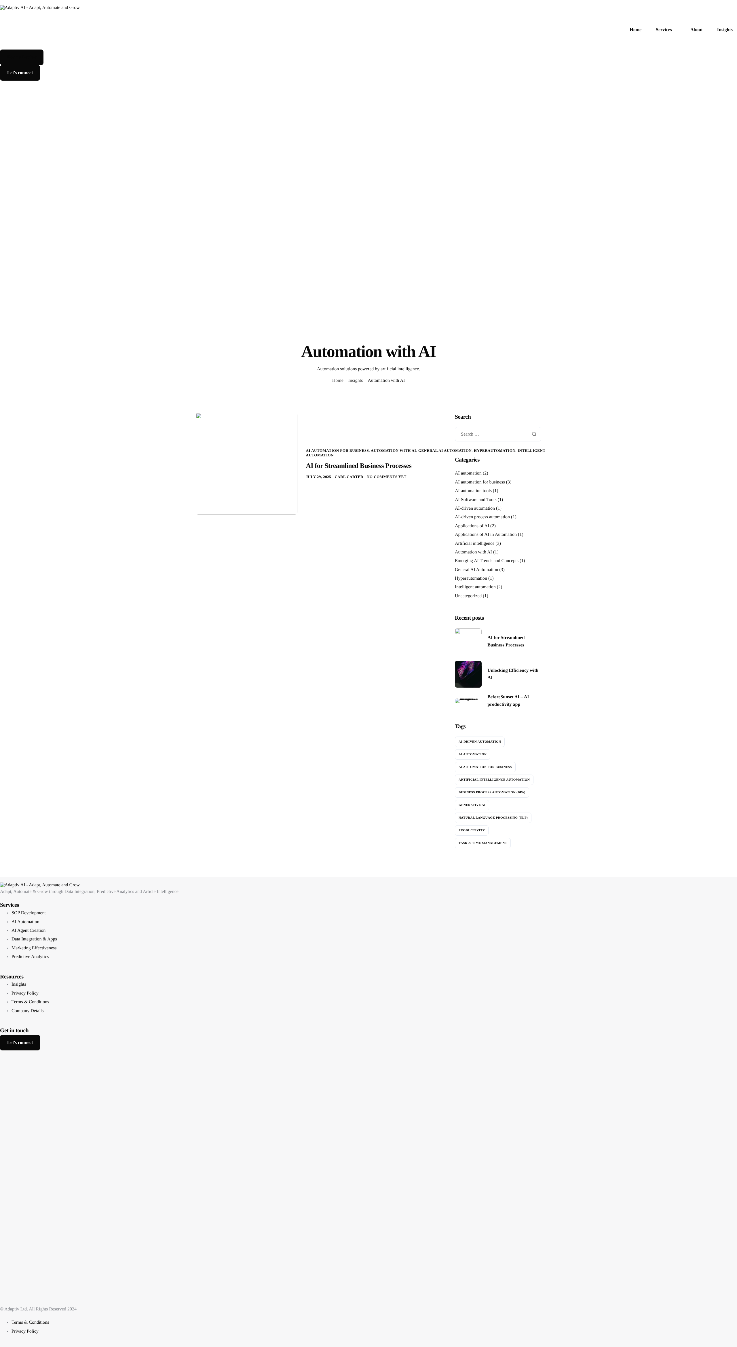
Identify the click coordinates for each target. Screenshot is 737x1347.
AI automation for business (337, 450)
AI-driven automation (475, 508)
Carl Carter (349, 477)
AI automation (468, 473)
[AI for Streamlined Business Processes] (246, 463)
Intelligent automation (475, 587)
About (696, 30)
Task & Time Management (483, 843)
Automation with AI (393, 450)
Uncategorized (468, 595)
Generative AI (472, 805)
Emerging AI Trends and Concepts (486, 561)
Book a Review (21, 57)
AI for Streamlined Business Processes (359, 466)
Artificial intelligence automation (494, 779)
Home (635, 30)
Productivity (472, 830)
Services (664, 30)
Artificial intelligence (474, 543)
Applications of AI (472, 525)
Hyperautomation (471, 578)
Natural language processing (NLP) (493, 817)
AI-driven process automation (482, 517)
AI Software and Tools (476, 499)
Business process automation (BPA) (492, 792)
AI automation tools (473, 490)
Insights (725, 30)
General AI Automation (445, 450)
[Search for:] (498, 434)
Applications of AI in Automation (486, 534)
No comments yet (387, 477)
